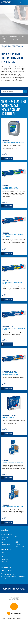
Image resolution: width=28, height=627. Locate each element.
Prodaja (18, 544)
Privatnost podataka (7, 556)
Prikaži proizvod (8, 158)
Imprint (4, 554)
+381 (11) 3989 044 (6, 571)
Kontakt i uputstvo (6, 539)
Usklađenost (5, 559)
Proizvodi (7, 45)
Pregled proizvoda (14, 45)
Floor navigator (6, 544)
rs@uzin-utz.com (8, 578)
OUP (3, 552)
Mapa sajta (4, 561)
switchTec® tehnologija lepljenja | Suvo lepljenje (12, 46)
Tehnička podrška (20, 546)
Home (2, 45)
